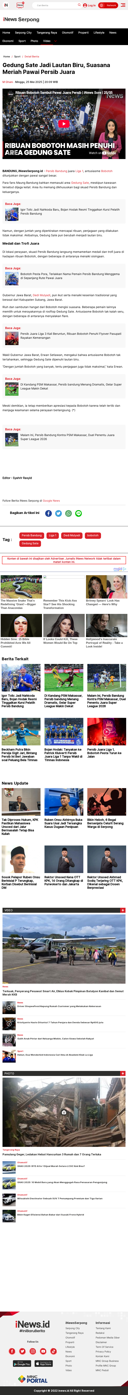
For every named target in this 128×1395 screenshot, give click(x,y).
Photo (34, 41)
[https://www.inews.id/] (21, 19)
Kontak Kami (102, 1356)
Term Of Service (104, 1346)
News (112, 32)
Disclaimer (101, 1342)
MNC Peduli (102, 1370)
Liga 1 (79, 171)
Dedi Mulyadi (41, 295)
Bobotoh (106, 171)
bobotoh (92, 535)
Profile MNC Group (106, 1365)
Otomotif (67, 32)
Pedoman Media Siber (108, 1337)
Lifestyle (99, 32)
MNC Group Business (107, 1360)
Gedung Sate (80, 182)
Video (46, 41)
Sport (22, 41)
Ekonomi (8, 41)
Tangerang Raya (47, 32)
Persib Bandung (56, 171)
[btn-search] (79, 5)
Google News (51, 500)
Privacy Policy (103, 1351)
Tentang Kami (103, 1328)
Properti (83, 32)
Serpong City (23, 32)
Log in (92, 5)
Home (6, 32)
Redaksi (100, 1332)
